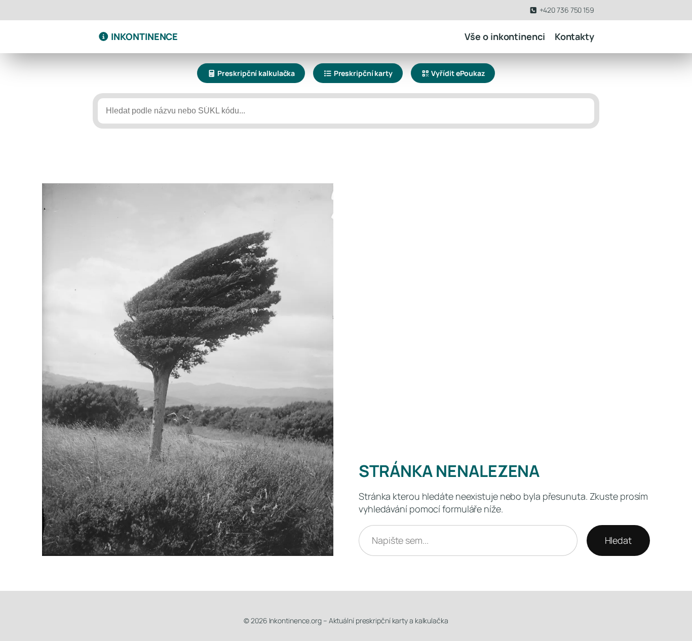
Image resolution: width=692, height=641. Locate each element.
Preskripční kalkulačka (255, 73)
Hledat (618, 540)
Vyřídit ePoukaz (457, 73)
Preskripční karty (362, 73)
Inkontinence (143, 36)
